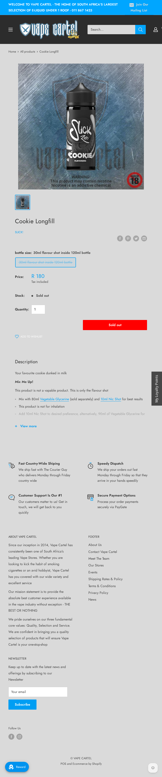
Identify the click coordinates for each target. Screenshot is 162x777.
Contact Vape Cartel (102, 551)
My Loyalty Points (156, 388)
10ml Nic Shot (111, 399)
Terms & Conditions (102, 586)
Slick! (19, 232)
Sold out (115, 325)
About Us (94, 544)
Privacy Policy (98, 592)
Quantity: (22, 309)
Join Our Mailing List (139, 7)
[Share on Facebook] (120, 238)
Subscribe (22, 704)
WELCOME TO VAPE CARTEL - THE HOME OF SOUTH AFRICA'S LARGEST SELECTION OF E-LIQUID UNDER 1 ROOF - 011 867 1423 (63, 7)
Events (92, 572)
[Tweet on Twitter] (136, 238)
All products (27, 51)
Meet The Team (98, 558)
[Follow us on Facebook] (11, 736)
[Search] (140, 29)
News (92, 599)
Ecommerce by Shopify (87, 764)
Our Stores (96, 565)
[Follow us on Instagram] (19, 736)
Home (12, 51)
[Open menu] (10, 29)
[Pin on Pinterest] (128, 238)
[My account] (156, 29)
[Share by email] (144, 238)
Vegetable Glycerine (54, 399)
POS (63, 764)
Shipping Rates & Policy (105, 579)
